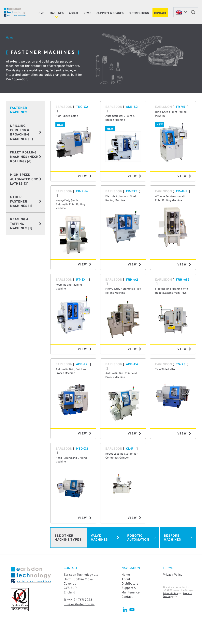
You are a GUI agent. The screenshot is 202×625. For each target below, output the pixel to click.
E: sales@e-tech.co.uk (79, 604)
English (181, 12)
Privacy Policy (172, 575)
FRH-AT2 (183, 280)
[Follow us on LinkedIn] (125, 609)
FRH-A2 (132, 280)
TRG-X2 (82, 107)
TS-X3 (180, 364)
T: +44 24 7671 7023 (78, 600)
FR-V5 (180, 107)
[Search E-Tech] (193, 12)
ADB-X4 (132, 364)
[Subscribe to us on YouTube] (131, 609)
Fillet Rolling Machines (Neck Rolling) (24, 157)
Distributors (139, 13)
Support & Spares (110, 13)
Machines (57, 13)
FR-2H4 (82, 191)
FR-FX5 (131, 191)
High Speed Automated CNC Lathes (24, 179)
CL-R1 (130, 449)
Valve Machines (99, 538)
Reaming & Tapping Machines (21, 224)
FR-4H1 (181, 191)
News (87, 13)
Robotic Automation (138, 538)
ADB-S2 (132, 107)
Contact (160, 13)
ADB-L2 (82, 364)
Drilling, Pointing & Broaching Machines (21, 132)
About (73, 13)
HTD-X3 (82, 449)
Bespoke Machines (172, 538)
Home (40, 13)
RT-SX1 (81, 280)
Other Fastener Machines (21, 201)
